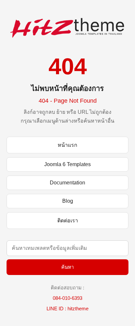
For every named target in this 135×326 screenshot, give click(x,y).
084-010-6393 (67, 298)
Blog (67, 201)
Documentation (67, 182)
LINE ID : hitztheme (67, 308)
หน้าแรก (67, 145)
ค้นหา (67, 267)
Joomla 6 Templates (67, 164)
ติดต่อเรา (67, 220)
